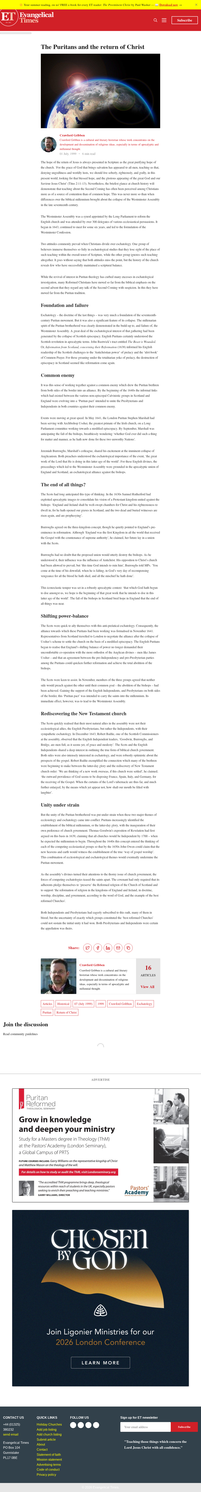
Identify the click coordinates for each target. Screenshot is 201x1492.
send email (10, 1434)
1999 (101, 1004)
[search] (155, 20)
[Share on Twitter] (87, 948)
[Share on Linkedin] (108, 948)
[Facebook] (73, 1425)
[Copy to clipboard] (128, 948)
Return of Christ (67, 1012)
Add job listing (47, 1429)
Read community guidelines (20, 1034)
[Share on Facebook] (97, 948)
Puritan (47, 1012)
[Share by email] (118, 948)
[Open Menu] (164, 20)
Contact (42, 1449)
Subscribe (184, 20)
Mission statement (49, 1459)
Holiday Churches (49, 1424)
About (41, 1444)
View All (147, 986)
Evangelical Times (106, 1487)
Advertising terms (49, 1464)
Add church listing (49, 1434)
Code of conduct (48, 1469)
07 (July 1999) (83, 1004)
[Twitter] (81, 1425)
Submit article (46, 1439)
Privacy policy (46, 1474)
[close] (196, 5)
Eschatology (144, 1004)
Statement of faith (49, 1454)
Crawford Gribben (72, 135)
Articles (47, 1004)
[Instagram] (88, 1425)
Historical (63, 1004)
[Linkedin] (96, 1425)
